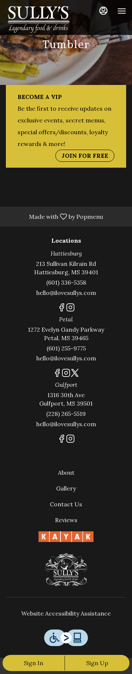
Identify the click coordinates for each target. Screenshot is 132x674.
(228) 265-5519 (66, 413)
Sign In (33, 663)
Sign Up (97, 663)
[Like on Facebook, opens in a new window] (61, 308)
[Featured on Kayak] (66, 536)
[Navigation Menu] (122, 11)
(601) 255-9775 (66, 348)
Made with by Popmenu (54, 216)
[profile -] (103, 10)
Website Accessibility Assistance (66, 613)
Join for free (85, 155)
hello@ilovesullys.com (66, 292)
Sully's (66, 569)
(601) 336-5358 (66, 282)
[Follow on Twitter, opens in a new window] (74, 374)
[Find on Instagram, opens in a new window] (70, 308)
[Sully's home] (39, 18)
